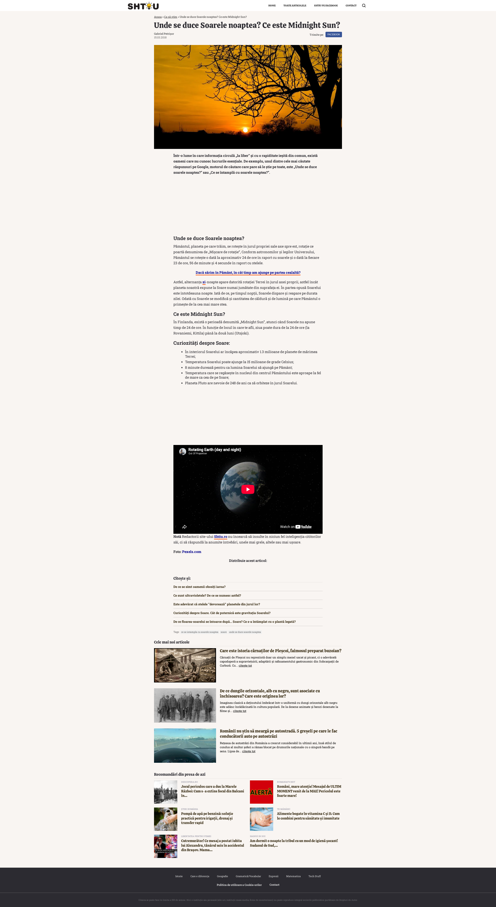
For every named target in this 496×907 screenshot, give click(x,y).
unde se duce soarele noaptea (245, 631)
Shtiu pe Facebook (326, 5)
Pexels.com (191, 551)
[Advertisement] (248, 206)
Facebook (333, 34)
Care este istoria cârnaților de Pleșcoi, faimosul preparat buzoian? (280, 650)
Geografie (222, 876)
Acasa (158, 17)
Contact (351, 5)
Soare (224, 631)
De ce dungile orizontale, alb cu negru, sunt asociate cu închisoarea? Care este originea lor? (270, 693)
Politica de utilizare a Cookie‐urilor (239, 885)
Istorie (179, 876)
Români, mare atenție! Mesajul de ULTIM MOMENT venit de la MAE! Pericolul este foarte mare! (309, 791)
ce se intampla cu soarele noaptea (199, 631)
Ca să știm (170, 17)
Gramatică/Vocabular (248, 876)
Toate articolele (294, 5)
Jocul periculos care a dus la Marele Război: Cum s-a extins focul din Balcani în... (212, 791)
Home (272, 5)
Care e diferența (199, 876)
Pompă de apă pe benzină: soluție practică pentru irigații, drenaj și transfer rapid (207, 818)
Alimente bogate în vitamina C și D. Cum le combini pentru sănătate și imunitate (308, 815)
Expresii (273, 876)
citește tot (245, 665)
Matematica (293, 876)
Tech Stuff (314, 876)
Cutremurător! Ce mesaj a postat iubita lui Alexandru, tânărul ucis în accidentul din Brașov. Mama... (212, 845)
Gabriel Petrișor (164, 33)
